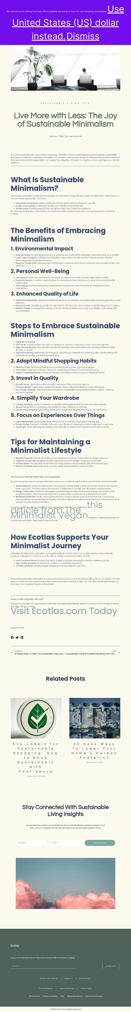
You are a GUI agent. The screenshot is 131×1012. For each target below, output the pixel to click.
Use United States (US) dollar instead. (68, 22)
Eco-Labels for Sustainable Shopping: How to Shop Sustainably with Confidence (36, 757)
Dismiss (82, 36)
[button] (12, 637)
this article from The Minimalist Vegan (57, 510)
